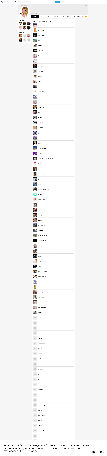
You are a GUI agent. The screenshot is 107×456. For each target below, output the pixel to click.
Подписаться (35, 16)
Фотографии (80, 16)
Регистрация (98, 2)
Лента (42, 16)
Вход (104, 2)
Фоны (81, 2)
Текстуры (76, 2)
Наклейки (69, 2)
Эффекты (64, 2)
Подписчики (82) (22, 32)
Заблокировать (23, 5)
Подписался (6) (22, 20)
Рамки (85, 2)
